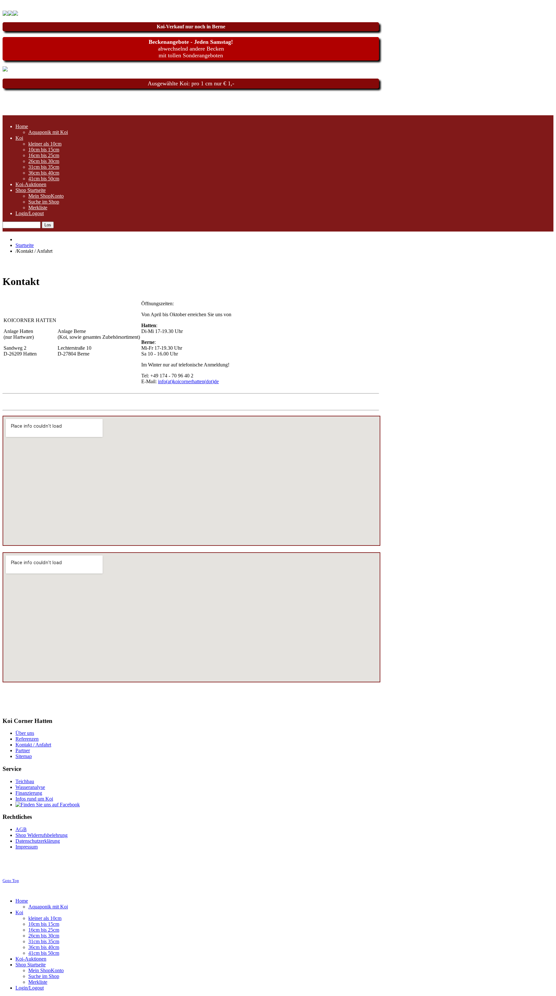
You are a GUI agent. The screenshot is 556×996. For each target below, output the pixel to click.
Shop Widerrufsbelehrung (41, 835)
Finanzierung (28, 793)
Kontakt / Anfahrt (33, 744)
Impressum (26, 846)
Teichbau (24, 781)
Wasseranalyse (30, 787)
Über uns (24, 733)
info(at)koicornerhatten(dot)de (188, 381)
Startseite (24, 245)
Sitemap (23, 756)
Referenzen (27, 739)
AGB (21, 829)
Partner (22, 750)
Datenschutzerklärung (37, 841)
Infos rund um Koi (34, 799)
